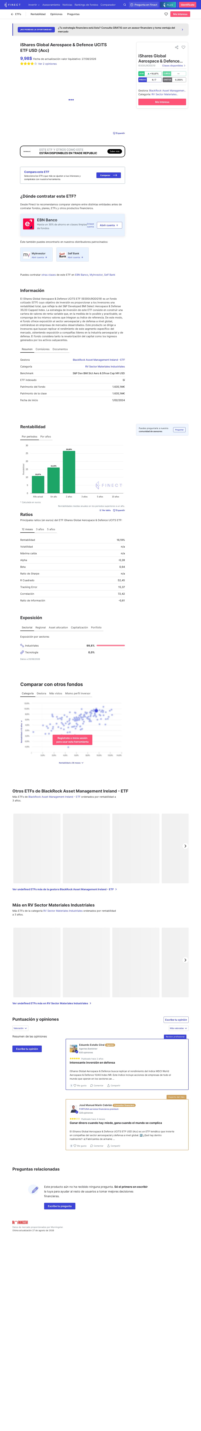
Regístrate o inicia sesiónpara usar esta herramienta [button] (72, 739)
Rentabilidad (38, 14)
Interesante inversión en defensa (92, 1062)
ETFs (18, 14)
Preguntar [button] (179, 430)
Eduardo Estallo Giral (91, 1044)
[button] (108, 175)
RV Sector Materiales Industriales (105, 366)
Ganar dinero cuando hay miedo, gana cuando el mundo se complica (116, 1123)
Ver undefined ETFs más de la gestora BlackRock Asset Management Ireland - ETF (63, 889)
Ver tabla (106, 510)
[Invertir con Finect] (12, 5)
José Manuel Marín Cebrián (95, 1105)
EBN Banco (47, 220)
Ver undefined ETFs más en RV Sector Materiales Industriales (50, 1003)
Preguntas (73, 14)
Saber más (115, 151)
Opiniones (56, 14)
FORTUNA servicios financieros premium (98, 1109)
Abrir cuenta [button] (107, 225)
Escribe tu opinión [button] (176, 1019)
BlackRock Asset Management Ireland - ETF (99, 359)
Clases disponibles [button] (172, 65)
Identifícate (187, 4)
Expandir (120, 133)
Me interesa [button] (180, 14)
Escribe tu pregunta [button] (60, 1206)
